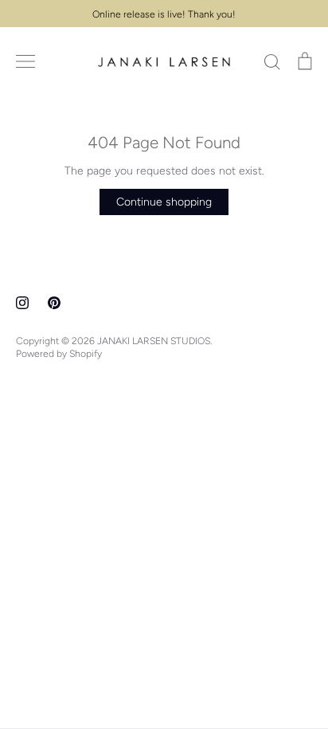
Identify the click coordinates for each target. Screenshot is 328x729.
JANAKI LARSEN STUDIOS (153, 341)
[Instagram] (22, 303)
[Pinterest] (54, 303)
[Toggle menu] (25, 61)
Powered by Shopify (59, 353)
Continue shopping (164, 202)
